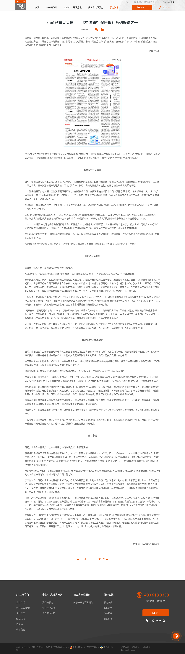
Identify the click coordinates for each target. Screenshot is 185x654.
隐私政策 (136, 647)
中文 (172, 2)
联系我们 (20, 629)
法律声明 (125, 647)
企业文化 (20, 619)
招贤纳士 (20, 624)
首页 (37, 7)
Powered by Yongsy (128, 650)
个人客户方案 (48, 613)
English (166, 2)
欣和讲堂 (108, 608)
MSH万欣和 (51, 7)
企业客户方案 (48, 608)
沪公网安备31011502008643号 (85, 647)
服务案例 (108, 602)
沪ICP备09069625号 (59, 647)
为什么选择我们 (23, 608)
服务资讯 (114, 7)
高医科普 (108, 619)
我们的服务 (47, 602)
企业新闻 (108, 613)
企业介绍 (20, 602)
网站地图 (146, 647)
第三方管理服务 (95, 7)
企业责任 (20, 613)
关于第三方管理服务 (83, 602)
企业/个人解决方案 (73, 7)
